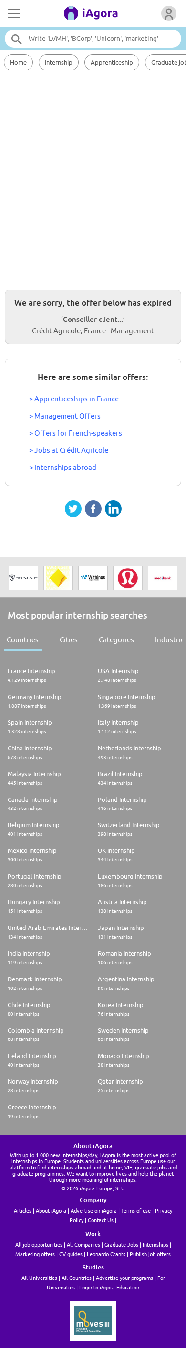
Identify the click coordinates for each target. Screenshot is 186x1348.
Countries (23, 640)
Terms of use (136, 1211)
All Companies (83, 1244)
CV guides (71, 1254)
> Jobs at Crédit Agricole (68, 450)
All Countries (77, 1278)
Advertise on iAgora (94, 1211)
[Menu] (13, 13)
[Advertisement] (93, 178)
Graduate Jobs (121, 1244)
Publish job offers (150, 1254)
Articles (22, 1211)
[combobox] (93, 39)
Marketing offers (35, 1254)
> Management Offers (65, 416)
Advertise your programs (124, 1278)
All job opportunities (38, 1244)
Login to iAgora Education (109, 1287)
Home (18, 62)
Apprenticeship (112, 62)
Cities (69, 640)
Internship (58, 62)
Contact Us (101, 1220)
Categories (116, 640)
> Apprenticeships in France (74, 399)
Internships (155, 1244)
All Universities (39, 1278)
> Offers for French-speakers (75, 433)
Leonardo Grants (106, 1254)
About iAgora (51, 1211)
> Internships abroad (62, 467)
